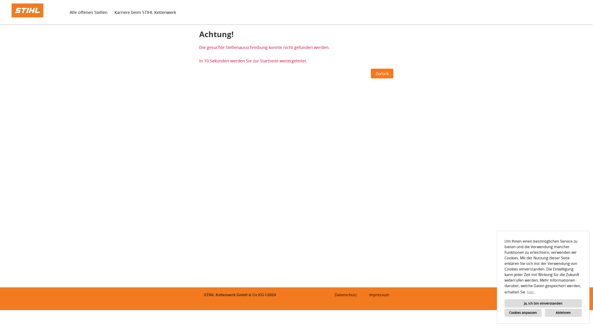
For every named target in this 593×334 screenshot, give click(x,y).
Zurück (382, 73)
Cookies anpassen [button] (523, 312)
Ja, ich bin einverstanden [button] (543, 303)
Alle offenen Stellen (88, 12)
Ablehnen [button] (563, 312)
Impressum (379, 294)
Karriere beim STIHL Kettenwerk (145, 12)
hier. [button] (531, 292)
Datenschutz (346, 294)
